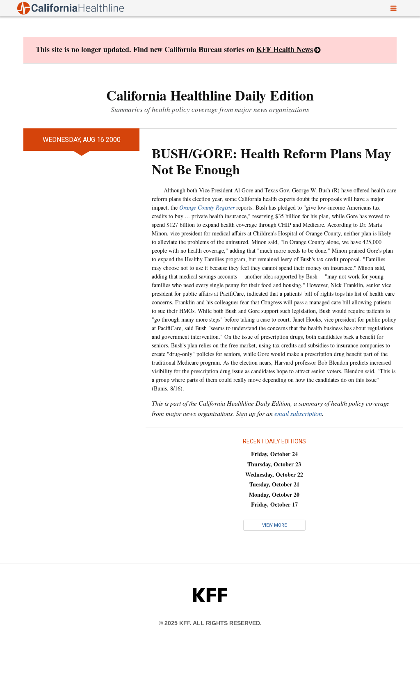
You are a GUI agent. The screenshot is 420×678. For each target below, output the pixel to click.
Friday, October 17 (274, 504)
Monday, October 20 (274, 494)
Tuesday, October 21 (274, 484)
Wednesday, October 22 (274, 474)
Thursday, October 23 (274, 464)
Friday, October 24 (274, 454)
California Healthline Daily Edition (210, 95)
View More (274, 525)
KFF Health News (284, 49)
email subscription (298, 413)
